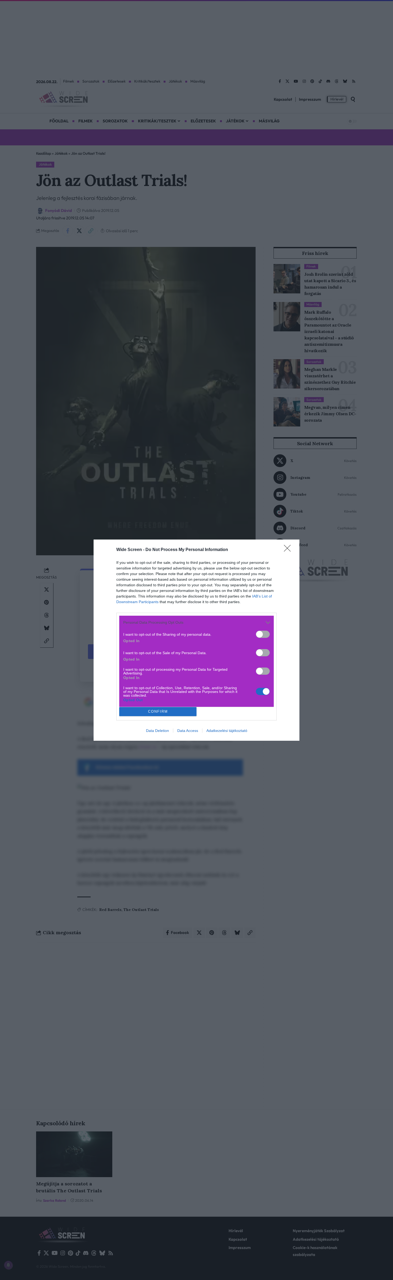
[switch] (263, 634)
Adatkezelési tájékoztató (226, 730)
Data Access (187, 730)
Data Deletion (157, 730)
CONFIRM (158, 711)
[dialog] (196, 640)
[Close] (289, 550)
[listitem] (196, 622)
